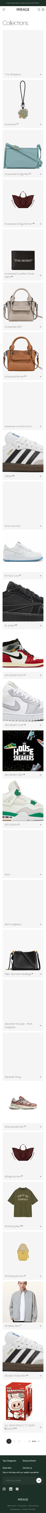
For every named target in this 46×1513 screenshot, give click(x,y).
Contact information (29, 1509)
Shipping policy (15, 1509)
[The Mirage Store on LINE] (17, 1489)
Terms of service (33, 1506)
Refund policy (11, 1506)
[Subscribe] (38, 1480)
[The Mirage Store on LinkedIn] (10, 1489)
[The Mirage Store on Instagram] (4, 1489)
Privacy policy (22, 1506)
